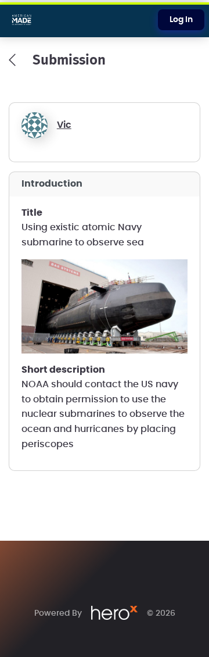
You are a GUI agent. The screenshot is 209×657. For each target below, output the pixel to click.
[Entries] (12, 60)
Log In (181, 20)
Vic (64, 125)
